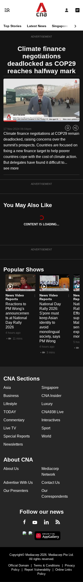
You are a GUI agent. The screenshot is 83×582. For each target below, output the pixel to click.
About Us (11, 469)
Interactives (51, 420)
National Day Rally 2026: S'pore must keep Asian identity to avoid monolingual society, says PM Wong (50, 322)
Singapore (60, 26)
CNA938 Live (53, 412)
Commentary (13, 420)
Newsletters (13, 444)
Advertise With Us (18, 482)
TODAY (9, 412)
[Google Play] (24, 534)
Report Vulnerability (37, 569)
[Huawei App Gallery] (48, 535)
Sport (46, 428)
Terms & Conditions (47, 565)
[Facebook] (24, 522)
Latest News (36, 26)
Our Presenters (15, 491)
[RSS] (58, 522)
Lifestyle (10, 404)
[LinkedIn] (46, 523)
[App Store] (30, 534)
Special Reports (16, 436)
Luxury (47, 404)
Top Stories (12, 26)
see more (11, 168)
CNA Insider (51, 396)
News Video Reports (15, 297)
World (46, 436)
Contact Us (51, 482)
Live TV (9, 428)
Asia (7, 388)
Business (11, 396)
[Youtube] (35, 522)
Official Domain (18, 565)
